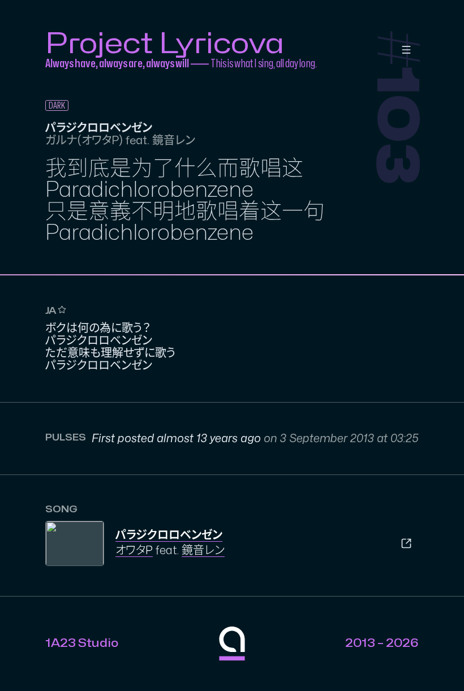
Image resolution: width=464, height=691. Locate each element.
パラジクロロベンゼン (168, 535)
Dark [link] (57, 105)
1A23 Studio (81, 643)
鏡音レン (203, 550)
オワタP (134, 550)
